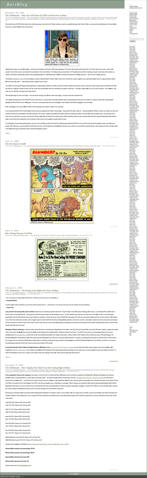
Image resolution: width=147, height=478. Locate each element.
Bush (38, 292)
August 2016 (133, 147)
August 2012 (133, 218)
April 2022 (132, 51)
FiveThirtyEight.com (87, 370)
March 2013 (132, 208)
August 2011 (133, 236)
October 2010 (133, 251)
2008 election (34, 370)
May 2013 (132, 205)
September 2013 (134, 199)
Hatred (111, 17)
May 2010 (132, 258)
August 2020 (133, 76)
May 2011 (132, 240)
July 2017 (132, 131)
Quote (131, 30)
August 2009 (133, 272)
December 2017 (134, 123)
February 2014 (133, 192)
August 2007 (133, 307)
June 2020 (132, 79)
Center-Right (70, 370)
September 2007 (134, 306)
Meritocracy (36, 19)
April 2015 (132, 171)
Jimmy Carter (14, 19)
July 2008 (132, 291)
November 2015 (134, 160)
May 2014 (132, 187)
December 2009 (134, 266)
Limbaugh (29, 19)
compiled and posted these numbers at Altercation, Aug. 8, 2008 (49, 444)
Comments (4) (113, 361)
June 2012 (132, 221)
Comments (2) (113, 284)
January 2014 (133, 193)
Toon (26, 235)
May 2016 (132, 152)
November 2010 (134, 249)
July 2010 (132, 255)
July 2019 (132, 95)
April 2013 (132, 206)
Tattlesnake (87, 19)
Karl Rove (106, 370)
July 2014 (132, 184)
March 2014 (132, 190)
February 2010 (133, 263)
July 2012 (132, 220)
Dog (22, 476)
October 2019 (133, 91)
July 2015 (132, 166)
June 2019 (132, 97)
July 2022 (132, 46)
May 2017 (132, 134)
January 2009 (133, 282)
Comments (133, 330)
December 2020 (134, 72)
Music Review (133, 25)
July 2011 (132, 237)
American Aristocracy (51, 17)
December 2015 (134, 159)
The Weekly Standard (71, 235)
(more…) (8, 133)
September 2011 (134, 235)
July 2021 (132, 64)
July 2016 (132, 149)
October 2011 (133, 233)
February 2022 (133, 54)
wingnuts (101, 19)
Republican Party (37, 371)
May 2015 (132, 169)
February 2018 (133, 120)
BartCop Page (133, 13)
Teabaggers (94, 19)
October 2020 (133, 75)
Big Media (61, 17)
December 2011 (134, 230)
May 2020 (132, 80)
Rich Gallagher (47, 371)
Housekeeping (133, 22)
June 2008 (132, 292)
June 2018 (132, 114)
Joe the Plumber (66, 292)
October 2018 (133, 109)
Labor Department (81, 292)
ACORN (42, 17)
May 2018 (132, 116)
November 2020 (134, 73)
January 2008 (133, 300)
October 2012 (133, 215)
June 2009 (132, 275)
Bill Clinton (67, 17)
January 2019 (133, 104)
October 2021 (133, 60)
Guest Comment (133, 19)
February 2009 (133, 280)
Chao (42, 292)
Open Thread (133, 28)
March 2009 (132, 279)
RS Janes (72, 19)
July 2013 (132, 202)
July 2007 (132, 309)
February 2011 (133, 245)
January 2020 (133, 86)
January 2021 (133, 70)
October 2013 (133, 198)
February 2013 (133, 209)
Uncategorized (17, 146)
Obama (42, 19)
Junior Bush (22, 19)
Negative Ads (9, 371)
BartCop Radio (133, 14)
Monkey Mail (133, 23)
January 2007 (133, 317)
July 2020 (132, 77)
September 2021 (134, 61)
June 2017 (132, 132)
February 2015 (133, 174)
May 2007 (132, 312)
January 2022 (133, 55)
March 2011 (132, 243)
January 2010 (133, 264)
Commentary (16, 17)
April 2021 (132, 67)
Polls (29, 371)
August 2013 (133, 200)
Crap (41, 235)
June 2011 (132, 239)
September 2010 (134, 252)
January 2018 (133, 122)
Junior (74, 292)
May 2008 (132, 294)
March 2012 (132, 226)
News (131, 26)
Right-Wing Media (64, 19)
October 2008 (133, 286)
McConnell (91, 292)
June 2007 (132, 310)
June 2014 (132, 186)
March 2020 (132, 83)
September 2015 (134, 163)
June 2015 (132, 168)
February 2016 (133, 156)
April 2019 (132, 100)
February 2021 (133, 69)
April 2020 (132, 82)
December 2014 (134, 177)
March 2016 (132, 155)
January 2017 (133, 140)
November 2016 (134, 143)
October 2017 (133, 126)
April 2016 (132, 153)
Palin (26, 371)
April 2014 (132, 189)
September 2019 (134, 92)
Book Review (133, 16)
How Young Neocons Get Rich (18, 233)
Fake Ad (46, 235)
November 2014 (134, 178)
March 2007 (132, 315)
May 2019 (132, 98)
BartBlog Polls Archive (135, 8)
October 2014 (133, 180)
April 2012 (132, 224)
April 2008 (132, 295)
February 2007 (133, 316)
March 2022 (132, 52)
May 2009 (132, 276)
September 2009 (134, 270)
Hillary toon (132, 20)
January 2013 (133, 211)
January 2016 (133, 157)
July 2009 (132, 273)
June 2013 (132, 203)
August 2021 (133, 63)
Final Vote (78, 370)
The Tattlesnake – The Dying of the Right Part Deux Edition (32, 290)
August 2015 (133, 165)
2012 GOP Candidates (42, 146)
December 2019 (134, 88)
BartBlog (17, 4)
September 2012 (134, 217)
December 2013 (134, 194)
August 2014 (133, 183)
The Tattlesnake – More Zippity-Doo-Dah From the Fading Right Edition (37, 368)
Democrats (81, 17)
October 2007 (133, 304)
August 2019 (133, 94)
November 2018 (134, 107)
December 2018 (134, 106)
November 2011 (134, 232)
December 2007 (134, 301)
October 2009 (133, 269)
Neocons (51, 235)
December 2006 (134, 319)
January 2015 (133, 175)
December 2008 (134, 283)
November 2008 (134, 285)
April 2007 (132, 313)
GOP (98, 17)
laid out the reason (20, 350)
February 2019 (133, 103)
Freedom (94, 17)
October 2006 (133, 322)
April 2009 (132, 278)
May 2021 (132, 66)
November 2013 (134, 196)
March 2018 (132, 119)
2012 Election (31, 146)
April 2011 (132, 242)
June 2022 (132, 48)
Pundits (47, 19)
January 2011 (133, 246)
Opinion (22, 17)
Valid (132, 331)
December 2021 (134, 57)
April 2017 (132, 135)
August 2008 (133, 289)
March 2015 (132, 172)
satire (98, 146)
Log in (131, 327)
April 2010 (132, 260)
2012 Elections (34, 17)
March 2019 (132, 101)
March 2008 (132, 297)
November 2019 (134, 89)
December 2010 (134, 248)
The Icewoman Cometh (15, 144)
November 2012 (134, 214)
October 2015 (133, 162)
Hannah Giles (104, 17)
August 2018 (133, 112)
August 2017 (133, 129)
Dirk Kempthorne (56, 292)
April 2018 (132, 117)
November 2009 (134, 267)
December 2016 (134, 141)
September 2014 (134, 181)
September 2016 (134, 146)
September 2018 (134, 110)
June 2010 (132, 257)
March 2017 (132, 137)
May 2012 (132, 223)
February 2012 (133, 227)
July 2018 (132, 113)
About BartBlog (133, 6)
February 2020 (133, 85)
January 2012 (133, 229)
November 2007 (134, 303)
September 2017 (134, 128)
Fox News (88, 17)
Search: (131, 37)
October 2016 (133, 144)
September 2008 (134, 288)
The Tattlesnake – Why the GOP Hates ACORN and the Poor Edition (36, 15)
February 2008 (133, 298)
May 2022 (132, 49)
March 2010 (132, 261)
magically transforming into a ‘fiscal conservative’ (90, 378)
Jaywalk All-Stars (21, 335)
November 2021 (134, 58)
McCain (112, 370)
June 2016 (132, 150)
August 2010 (133, 254)
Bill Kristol (74, 17)
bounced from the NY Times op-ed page (62, 347)
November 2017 (134, 125)
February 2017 (133, 138)
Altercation (42, 370)
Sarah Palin (79, 19)
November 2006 (134, 320)
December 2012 (134, 212)
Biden (47, 370)
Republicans (54, 19)
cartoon (58, 146)
